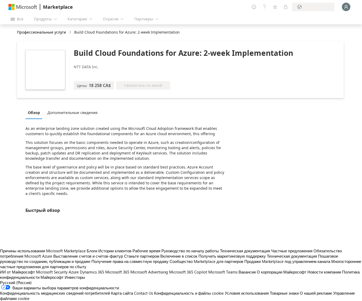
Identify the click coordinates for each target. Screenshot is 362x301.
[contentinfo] (71, 32)
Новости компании (324, 272)
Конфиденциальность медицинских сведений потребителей (55, 293)
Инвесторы (75, 277)
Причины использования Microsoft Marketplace (43, 250)
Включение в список (178, 256)
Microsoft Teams (222, 272)
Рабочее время (146, 250)
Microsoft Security (52, 272)
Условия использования (247, 293)
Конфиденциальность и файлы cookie (189, 293)
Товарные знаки (284, 293)
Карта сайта (122, 293)
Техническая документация (245, 250)
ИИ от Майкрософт (17, 272)
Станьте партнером (141, 256)
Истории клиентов (114, 250)
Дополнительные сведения (72, 112)
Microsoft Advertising (149, 272)
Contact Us (143, 293)
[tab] (35, 112)
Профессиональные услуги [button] (41, 32)
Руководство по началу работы (190, 250)
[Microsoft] (22, 7)
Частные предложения (291, 250)
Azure (74, 272)
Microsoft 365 (117, 272)
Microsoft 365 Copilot (188, 272)
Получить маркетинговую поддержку (232, 256)
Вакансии (247, 272)
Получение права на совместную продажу (130, 261)
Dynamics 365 (92, 272)
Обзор (34, 112)
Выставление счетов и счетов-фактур (88, 256)
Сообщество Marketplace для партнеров (206, 261)
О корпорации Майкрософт (281, 272)
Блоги (92, 250)
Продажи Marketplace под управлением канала (287, 261)
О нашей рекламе (316, 293)
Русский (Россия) (16, 282)
